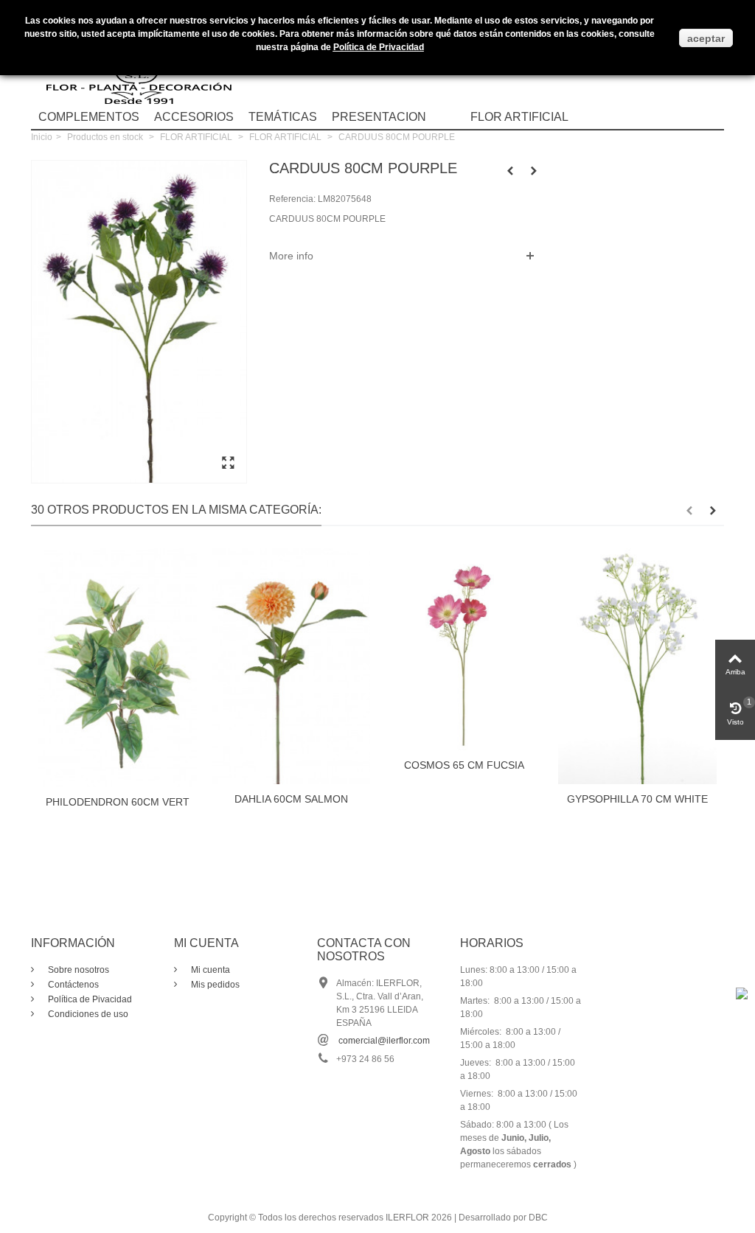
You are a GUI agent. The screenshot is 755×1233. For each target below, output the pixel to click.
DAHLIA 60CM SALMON (291, 799)
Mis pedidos (214, 984)
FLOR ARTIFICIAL (519, 117)
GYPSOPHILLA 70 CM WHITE (637, 799)
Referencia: (292, 199)
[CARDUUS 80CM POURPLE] (228, 463)
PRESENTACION (379, 117)
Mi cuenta (209, 970)
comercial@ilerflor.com (384, 1040)
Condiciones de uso (87, 1014)
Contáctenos (72, 984)
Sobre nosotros (77, 970)
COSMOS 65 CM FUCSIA (464, 765)
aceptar (706, 38)
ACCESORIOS (194, 117)
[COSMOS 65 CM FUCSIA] (464, 649)
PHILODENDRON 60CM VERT (117, 802)
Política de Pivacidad (89, 999)
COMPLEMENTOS (88, 117)
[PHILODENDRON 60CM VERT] (117, 667)
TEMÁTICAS (282, 117)
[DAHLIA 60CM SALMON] (291, 666)
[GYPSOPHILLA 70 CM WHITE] (637, 666)
